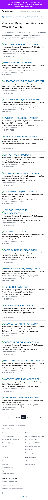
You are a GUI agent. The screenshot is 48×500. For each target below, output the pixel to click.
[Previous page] (4, 417)
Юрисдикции (7, 17)
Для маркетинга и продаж (10, 439)
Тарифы (4, 446)
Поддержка (5, 464)
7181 (39, 417)
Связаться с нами (7, 467)
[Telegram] (2, 493)
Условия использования (10, 485)
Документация (30, 464)
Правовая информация (9, 481)
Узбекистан (19, 17)
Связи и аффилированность (11, 443)
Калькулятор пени (31, 439)
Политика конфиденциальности (12, 488)
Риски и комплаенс (8, 436)
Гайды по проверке (31, 453)
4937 (29, 417)
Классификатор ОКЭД (32, 446)
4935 (18, 417)
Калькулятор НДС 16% (32, 443)
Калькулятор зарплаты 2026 (34, 436)
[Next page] (44, 417)
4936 (23, 417)
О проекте (5, 461)
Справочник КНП (31, 449)
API (26, 461)
